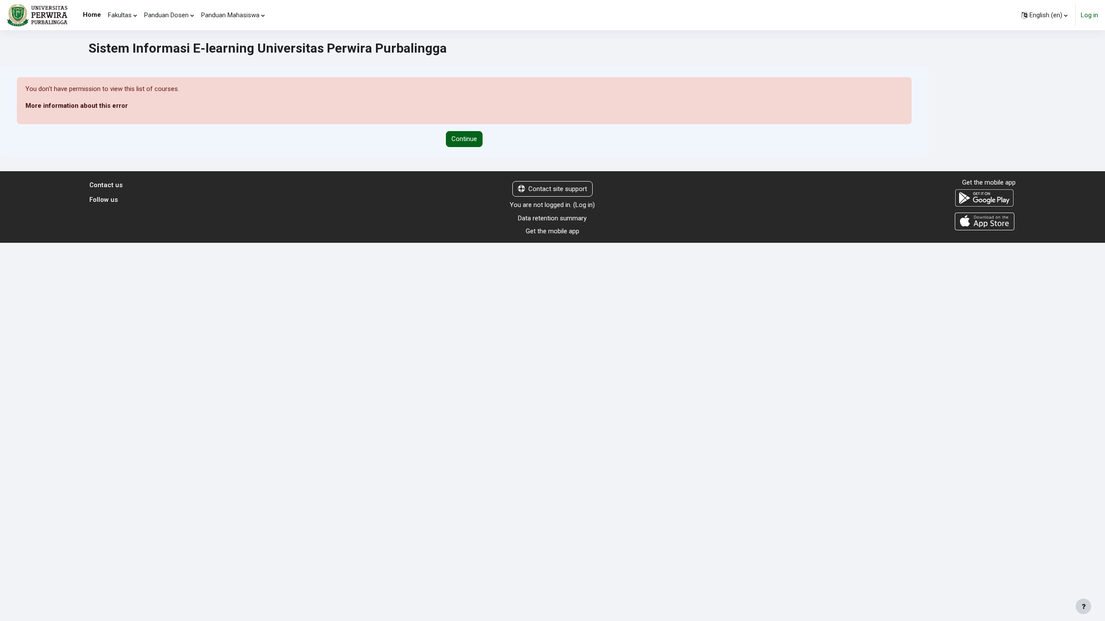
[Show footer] (1083, 606)
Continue (464, 139)
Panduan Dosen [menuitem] (166, 15)
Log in (1089, 15)
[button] (1044, 15)
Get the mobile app (552, 231)
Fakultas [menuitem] (120, 15)
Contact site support (557, 189)
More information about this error (76, 106)
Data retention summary (552, 218)
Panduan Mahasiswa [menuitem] (230, 15)
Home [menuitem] (92, 15)
